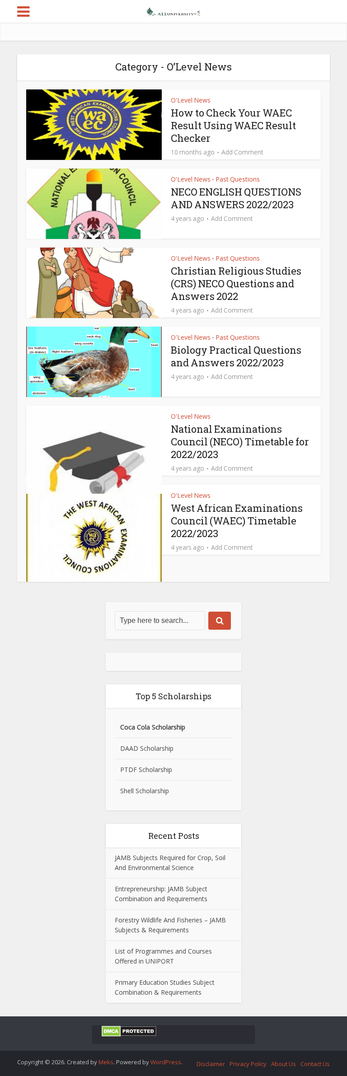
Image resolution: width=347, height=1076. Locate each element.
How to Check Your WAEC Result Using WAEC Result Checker (233, 125)
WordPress (165, 1062)
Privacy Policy (248, 1064)
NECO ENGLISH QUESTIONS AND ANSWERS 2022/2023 (236, 198)
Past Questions (238, 179)
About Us (283, 1064)
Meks (105, 1062)
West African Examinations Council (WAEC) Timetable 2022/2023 (237, 520)
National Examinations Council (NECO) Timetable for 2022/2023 (240, 441)
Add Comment (242, 152)
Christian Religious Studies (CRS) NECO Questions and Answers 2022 (236, 283)
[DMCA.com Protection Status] (129, 1030)
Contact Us (315, 1064)
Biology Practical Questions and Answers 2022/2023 (236, 356)
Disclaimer (211, 1064)
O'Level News (191, 100)
